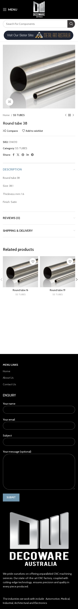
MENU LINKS (10, 364)
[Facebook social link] (14, 154)
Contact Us (9, 384)
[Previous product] (66, 115)
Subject (7, 435)
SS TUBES (19, 115)
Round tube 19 (57, 290)
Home (6, 115)
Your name (9, 403)
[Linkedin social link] (27, 154)
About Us (8, 377)
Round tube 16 (20, 290)
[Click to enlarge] (9, 102)
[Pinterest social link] (22, 154)
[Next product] (73, 115)
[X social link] (18, 154)
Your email (9, 419)
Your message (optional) (17, 451)
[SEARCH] (71, 24)
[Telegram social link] (32, 154)
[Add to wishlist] (33, 261)
